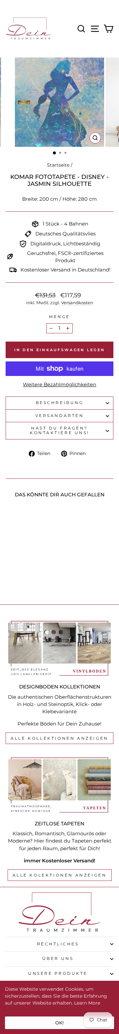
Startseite (58, 165)
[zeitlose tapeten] (59, 785)
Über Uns (57, 958)
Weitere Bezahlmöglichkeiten (59, 385)
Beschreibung (59, 402)
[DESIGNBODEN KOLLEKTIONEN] (59, 648)
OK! (59, 1023)
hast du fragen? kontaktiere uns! (59, 430)
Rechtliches (58, 944)
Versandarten (59, 415)
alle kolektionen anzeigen (60, 875)
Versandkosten (77, 302)
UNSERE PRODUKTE (58, 973)
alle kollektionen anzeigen (59, 738)
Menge (59, 316)
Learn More (87, 1003)
